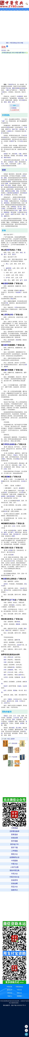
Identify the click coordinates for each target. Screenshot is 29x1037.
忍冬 (16, 699)
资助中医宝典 (14, 870)
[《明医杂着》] (11, 749)
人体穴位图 (14, 867)
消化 (21, 141)
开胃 (18, 639)
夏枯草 (9, 701)
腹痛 (14, 193)
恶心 (10, 131)
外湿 (25, 135)
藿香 (16, 701)
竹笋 (4, 444)
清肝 (25, 364)
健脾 (7, 268)
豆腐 (5, 662)
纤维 (6, 303)
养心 (7, 263)
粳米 (7, 630)
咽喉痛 (18, 624)
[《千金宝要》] (14, 756)
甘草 (20, 701)
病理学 (13, 739)
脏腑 (17, 88)
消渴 (5, 492)
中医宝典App (19, 986)
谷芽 (5, 703)
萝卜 (20, 163)
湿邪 (8, 127)
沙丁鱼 (12, 600)
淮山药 (22, 588)
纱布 (5, 511)
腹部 (18, 500)
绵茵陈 (10, 699)
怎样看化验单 (14, 831)
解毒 (5, 532)
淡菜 (4, 579)
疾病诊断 (14, 883)
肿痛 (9, 181)
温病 (5, 153)
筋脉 (24, 88)
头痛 (20, 153)
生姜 (24, 448)
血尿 (12, 214)
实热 (13, 667)
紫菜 (5, 659)
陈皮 (25, 628)
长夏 (3, 121)
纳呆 (13, 727)
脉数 (5, 177)
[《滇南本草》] (6, 743)
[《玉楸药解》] (23, 743)
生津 (12, 657)
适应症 (6, 584)
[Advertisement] (14, 26)
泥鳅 (8, 477)
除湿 (13, 530)
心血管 (19, 674)
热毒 (20, 496)
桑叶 (6, 370)
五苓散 (22, 100)
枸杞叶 (6, 686)
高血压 (15, 455)
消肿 (12, 554)
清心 (22, 677)
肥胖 (13, 536)
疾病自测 (14, 838)
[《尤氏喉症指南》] (11, 763)
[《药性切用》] (14, 743)
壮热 (21, 717)
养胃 (10, 268)
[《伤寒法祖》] (17, 749)
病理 (12, 141)
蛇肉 (17, 339)
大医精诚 (14, 828)
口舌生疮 (16, 717)
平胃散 (6, 201)
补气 (7, 277)
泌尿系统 (9, 496)
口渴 (8, 131)
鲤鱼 (13, 444)
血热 (20, 686)
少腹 (25, 729)
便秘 (17, 459)
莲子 (5, 254)
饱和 (9, 341)
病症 (9, 157)
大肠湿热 (9, 193)
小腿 (20, 290)
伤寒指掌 (20, 96)
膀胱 (13, 88)
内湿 (4, 137)
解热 (12, 669)
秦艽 (13, 102)
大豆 (13, 526)
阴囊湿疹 (6, 212)
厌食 (9, 185)
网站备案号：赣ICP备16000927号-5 (14, 1005)
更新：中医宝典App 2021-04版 (14, 42)
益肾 (23, 490)
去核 (5, 469)
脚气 (12, 532)
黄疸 (21, 155)
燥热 (13, 605)
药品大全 (14, 887)
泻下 (5, 194)
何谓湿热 (13, 108)
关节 (25, 179)
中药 (16, 307)
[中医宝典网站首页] (12, 4)
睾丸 (12, 212)
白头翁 (15, 210)
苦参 (24, 206)
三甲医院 (14, 851)
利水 (2, 163)
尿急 (17, 191)
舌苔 (25, 127)
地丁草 (20, 206)
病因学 (11, 84)
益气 (21, 280)
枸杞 (21, 252)
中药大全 (14, 874)
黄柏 (5, 102)
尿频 (13, 191)
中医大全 (14, 864)
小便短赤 (10, 162)
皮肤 (21, 88)
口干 (14, 715)
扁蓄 (5, 216)
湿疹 (16, 162)
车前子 (25, 210)
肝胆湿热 (10, 187)
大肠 (9, 88)
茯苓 (8, 250)
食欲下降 (15, 129)
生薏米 (19, 645)
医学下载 (14, 847)
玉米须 (23, 481)
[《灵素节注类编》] (23, 756)
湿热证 (6, 715)
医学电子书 (14, 844)
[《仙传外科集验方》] (6, 756)
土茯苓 (5, 314)
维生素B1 (16, 534)
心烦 (20, 129)
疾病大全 (19, 993)
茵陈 (9, 102)
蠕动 (4, 459)
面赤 (8, 717)
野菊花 (14, 206)
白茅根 (10, 550)
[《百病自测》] (17, 763)
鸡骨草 (5, 345)
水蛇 (11, 314)
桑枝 (24, 208)
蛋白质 (6, 534)
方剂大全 (9, 993)
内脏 (20, 465)
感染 (13, 496)
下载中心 (9, 996)
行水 (9, 672)
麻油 (20, 488)
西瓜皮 (8, 444)
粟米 (5, 674)
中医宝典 (3, 50)
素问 (8, 90)
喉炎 (18, 621)
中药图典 (14, 860)
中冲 (12, 561)
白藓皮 (3, 208)
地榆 (20, 210)
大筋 (2, 92)
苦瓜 (6, 677)
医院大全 (14, 854)
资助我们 (19, 996)
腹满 (2, 185)
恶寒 (13, 719)
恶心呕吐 (18, 727)
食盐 (12, 298)
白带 (19, 212)
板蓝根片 (19, 292)
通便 (14, 690)
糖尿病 (3, 496)
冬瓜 (5, 657)
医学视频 (14, 841)
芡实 (6, 590)
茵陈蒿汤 (6, 203)
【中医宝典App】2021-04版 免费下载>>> (14, 52)
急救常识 (14, 890)
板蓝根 (5, 283)
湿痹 (16, 532)
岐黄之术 (9, 989)
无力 (21, 127)
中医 (8, 739)
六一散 (18, 199)
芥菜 (5, 669)
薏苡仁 (14, 254)
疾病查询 (14, 880)
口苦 (22, 160)
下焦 (6, 88)
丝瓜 (5, 690)
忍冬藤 (20, 208)
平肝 (21, 492)
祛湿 (25, 280)
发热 (19, 98)
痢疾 (5, 157)
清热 (8, 165)
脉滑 (21, 723)
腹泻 (17, 193)
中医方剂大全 (14, 877)
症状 (4, 170)
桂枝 (14, 208)
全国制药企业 (14, 857)
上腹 (9, 721)
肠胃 (6, 366)
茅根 (23, 214)
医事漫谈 (14, 834)
